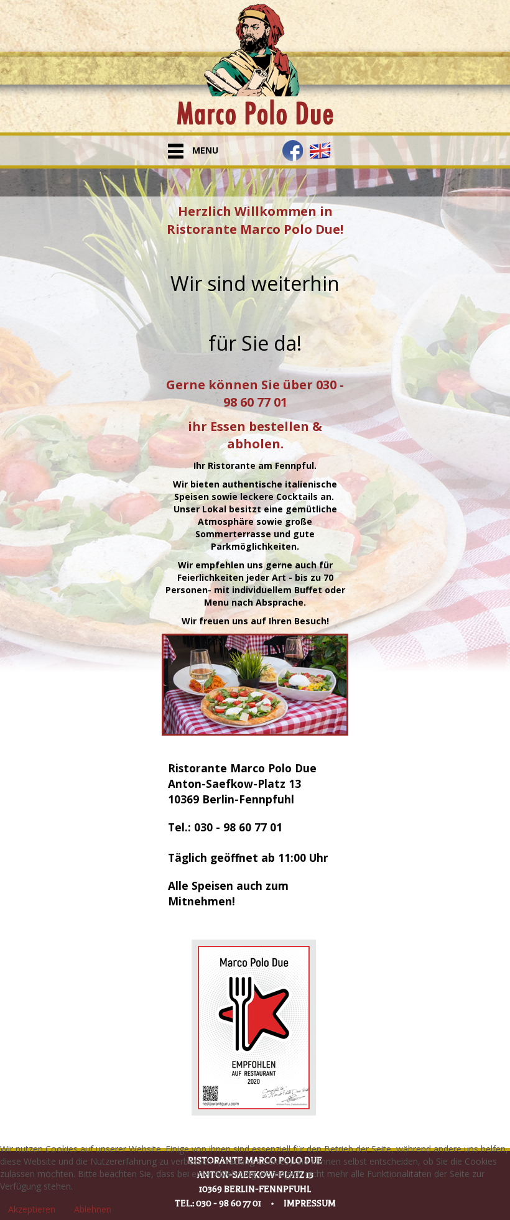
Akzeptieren (31, 1209)
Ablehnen (92, 1209)
